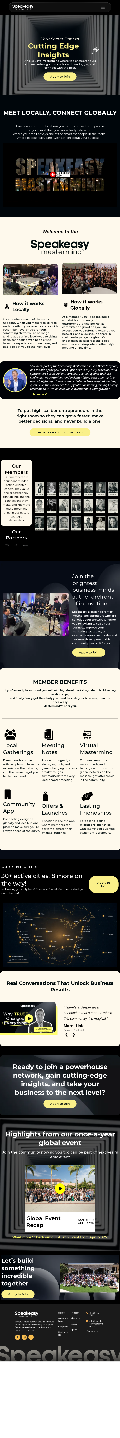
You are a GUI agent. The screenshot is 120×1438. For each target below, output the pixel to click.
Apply (74, 1346)
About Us (75, 1335)
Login (74, 1341)
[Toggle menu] (104, 7)
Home (61, 1329)
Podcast (75, 1329)
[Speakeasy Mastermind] (22, 7)
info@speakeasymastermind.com (96, 1341)
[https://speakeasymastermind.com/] (34, 1331)
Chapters (63, 1343)
